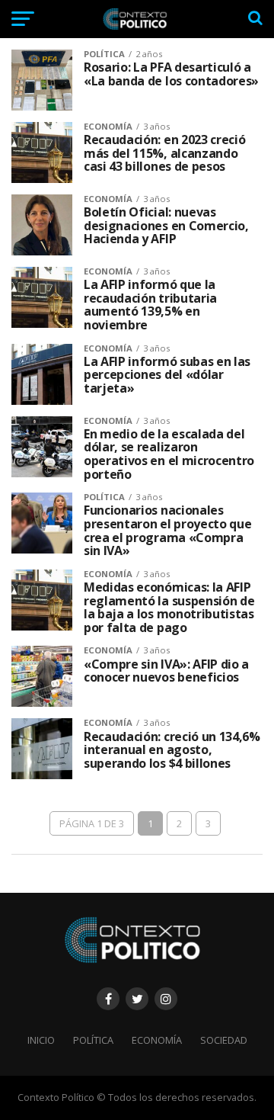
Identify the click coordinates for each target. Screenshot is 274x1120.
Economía (157, 1040)
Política (93, 1040)
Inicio (41, 1040)
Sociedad (223, 1040)
